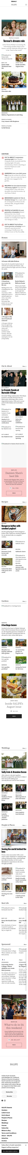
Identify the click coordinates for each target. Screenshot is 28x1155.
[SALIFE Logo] (14, 4)
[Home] (14, 1)
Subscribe (9, 1092)
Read (14, 493)
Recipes (4, 1120)
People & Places (7, 1118)
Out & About (6, 1115)
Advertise (5, 1138)
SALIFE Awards (7, 1107)
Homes (4, 1125)
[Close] (25, 1145)
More (24, 366)
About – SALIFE (7, 1135)
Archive (4, 1141)
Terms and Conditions (9, 1133)
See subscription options (10, 1151)
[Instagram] (5, 1100)
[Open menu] (26, 4)
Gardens (4, 1110)
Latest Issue (6, 1112)
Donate (9, 1096)
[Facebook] (2, 1100)
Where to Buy (6, 1130)
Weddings (5, 1123)
